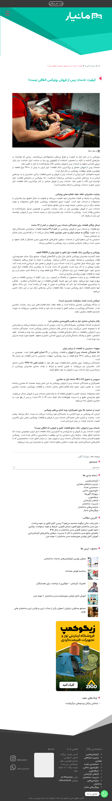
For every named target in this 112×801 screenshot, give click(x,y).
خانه (99, 66)
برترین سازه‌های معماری (87, 484)
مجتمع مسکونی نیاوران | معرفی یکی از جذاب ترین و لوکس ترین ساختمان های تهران (50, 610)
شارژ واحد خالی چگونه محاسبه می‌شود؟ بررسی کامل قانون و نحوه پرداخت (64, 523)
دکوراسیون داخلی (90, 490)
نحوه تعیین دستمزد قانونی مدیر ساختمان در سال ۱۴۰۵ (74, 530)
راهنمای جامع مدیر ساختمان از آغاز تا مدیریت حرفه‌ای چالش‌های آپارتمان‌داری (63, 533)
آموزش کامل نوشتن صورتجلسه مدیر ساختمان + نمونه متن (72, 536)
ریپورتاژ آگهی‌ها (90, 66)
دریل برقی (45, 277)
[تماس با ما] (104, 794)
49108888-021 (67, 777)
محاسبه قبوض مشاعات (75, 571)
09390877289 (65, 780)
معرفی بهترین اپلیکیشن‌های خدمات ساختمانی (65, 558)
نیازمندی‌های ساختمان (88, 507)
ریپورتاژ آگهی (83, 456)
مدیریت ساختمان (90, 503)
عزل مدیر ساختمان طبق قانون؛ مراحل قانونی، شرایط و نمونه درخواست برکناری (63, 526)
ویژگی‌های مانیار (91, 510)
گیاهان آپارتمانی (90, 500)
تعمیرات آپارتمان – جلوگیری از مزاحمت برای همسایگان (61, 583)
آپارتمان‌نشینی (91, 481)
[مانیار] (83, 21)
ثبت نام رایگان (56, 3)
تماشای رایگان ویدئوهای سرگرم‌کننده (82, 703)
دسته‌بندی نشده (91, 487)
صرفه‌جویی (93, 497)
